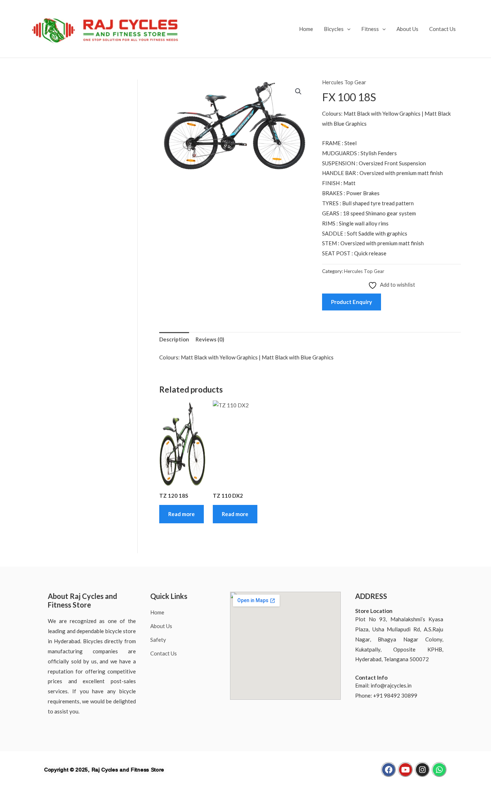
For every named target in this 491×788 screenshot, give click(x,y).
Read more (181, 514)
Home (306, 29)
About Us (407, 29)
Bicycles (334, 29)
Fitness (370, 29)
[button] (298, 91)
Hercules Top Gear (344, 82)
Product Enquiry (351, 302)
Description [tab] (174, 339)
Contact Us (442, 29)
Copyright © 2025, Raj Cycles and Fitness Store (104, 770)
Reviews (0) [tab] (210, 339)
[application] (347, 29)
